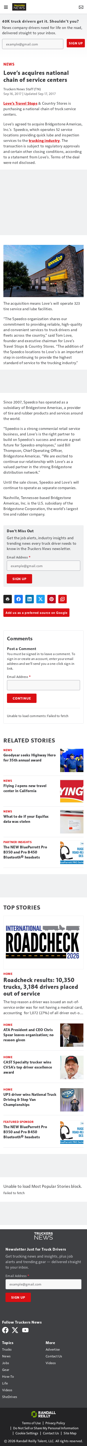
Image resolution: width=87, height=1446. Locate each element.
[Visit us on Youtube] (25, 1329)
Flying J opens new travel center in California (24, 788)
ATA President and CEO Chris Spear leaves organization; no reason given (28, 1035)
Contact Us (51, 1433)
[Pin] (51, 599)
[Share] (18, 599)
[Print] (7, 599)
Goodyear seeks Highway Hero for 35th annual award (29, 758)
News (8, 64)
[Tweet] (40, 599)
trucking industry (44, 140)
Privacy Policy (55, 1423)
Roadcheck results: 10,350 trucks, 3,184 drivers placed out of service (40, 987)
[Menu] (5, 7)
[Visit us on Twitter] (15, 1329)
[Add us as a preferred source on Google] (62, 599)
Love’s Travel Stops (20, 103)
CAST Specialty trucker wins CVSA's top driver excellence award (27, 1067)
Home (7, 973)
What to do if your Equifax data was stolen (26, 819)
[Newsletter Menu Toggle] (81, 7)
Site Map (70, 1433)
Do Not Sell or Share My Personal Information (46, 1428)
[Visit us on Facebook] (5, 1329)
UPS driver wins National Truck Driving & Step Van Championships (30, 1099)
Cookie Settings (26, 1433)
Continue (22, 698)
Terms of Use (31, 1423)
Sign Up (76, 43)
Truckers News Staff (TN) (22, 89)
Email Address (18, 557)
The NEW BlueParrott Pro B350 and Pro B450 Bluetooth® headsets (25, 852)
